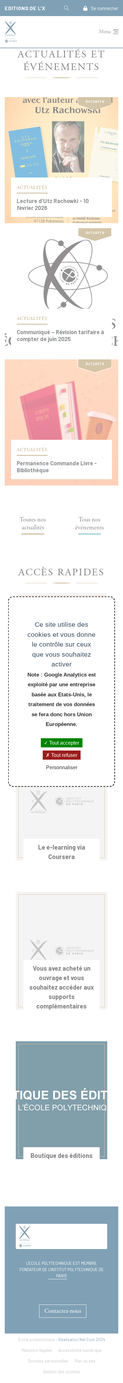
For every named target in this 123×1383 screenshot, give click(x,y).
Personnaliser (61, 767)
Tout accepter (63, 742)
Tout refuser (63, 755)
